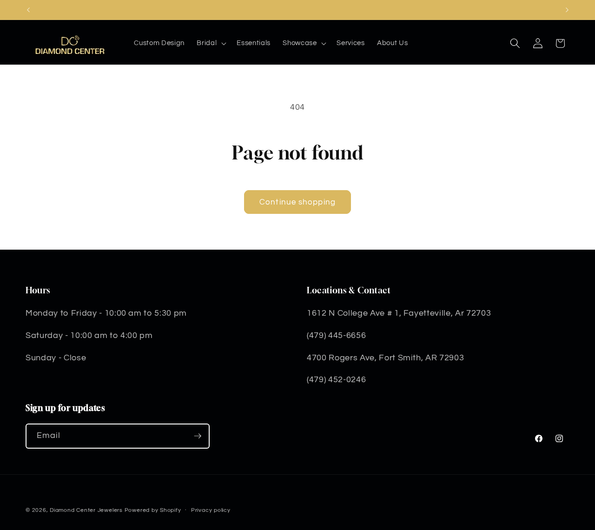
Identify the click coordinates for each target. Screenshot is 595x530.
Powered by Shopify (153, 510)
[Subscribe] (197, 436)
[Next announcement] (567, 10)
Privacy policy (211, 510)
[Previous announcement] (28, 10)
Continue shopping (297, 202)
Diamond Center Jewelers (86, 510)
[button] (211, 43)
